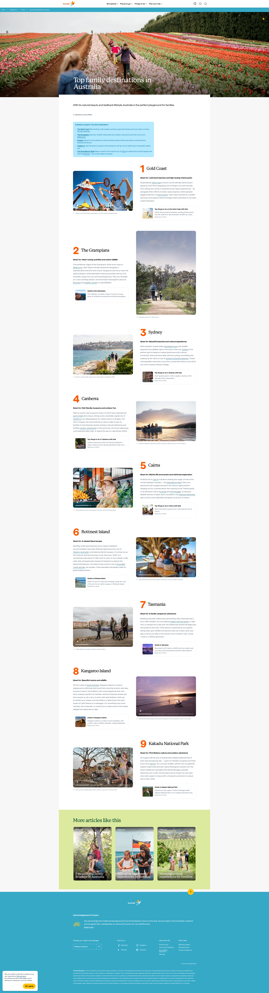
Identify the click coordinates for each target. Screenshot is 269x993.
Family (23, 10)
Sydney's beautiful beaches (177, 358)
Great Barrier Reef (174, 482)
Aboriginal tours (171, 346)
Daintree (86, 154)
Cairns (123, 151)
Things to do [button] (139, 4)
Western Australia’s (81, 552)
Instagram (143, 945)
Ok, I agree (29, 986)
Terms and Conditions (166, 947)
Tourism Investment (185, 950)
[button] (77, 205)
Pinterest (143, 950)
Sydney (80, 140)
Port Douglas (175, 491)
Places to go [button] (125, 4)
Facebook (124, 945)
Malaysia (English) (81, 947)
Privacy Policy (163, 944)
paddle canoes (91, 283)
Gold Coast (156, 183)
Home (3, 10)
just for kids (78, 416)
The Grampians (83, 135)
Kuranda (162, 491)
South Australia (92, 685)
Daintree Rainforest (187, 494)
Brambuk (77, 283)
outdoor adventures (88, 428)
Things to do (13, 10)
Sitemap (162, 954)
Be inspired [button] (111, 4)
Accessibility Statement (163, 950)
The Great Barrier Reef (85, 151)
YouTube (124, 950)
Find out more (21, 976)
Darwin (153, 764)
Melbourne (81, 137)
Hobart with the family (179, 621)
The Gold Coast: (83, 129)
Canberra (81, 146)
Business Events (184, 947)
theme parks (162, 195)
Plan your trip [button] (154, 4)
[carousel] (103, 191)
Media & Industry (184, 944)
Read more (89, 927)
